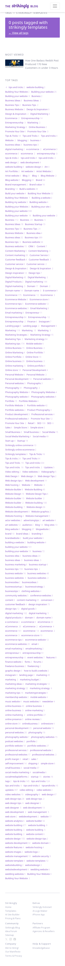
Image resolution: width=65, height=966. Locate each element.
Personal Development (35, 370)
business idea (13, 555)
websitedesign (33, 865)
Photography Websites (44, 392)
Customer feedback (16, 259)
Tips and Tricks (31, 135)
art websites (13, 524)
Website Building (35, 489)
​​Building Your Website (39, 873)
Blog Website (49, 175)
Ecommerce (12, 118)
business (35, 140)
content (10, 600)
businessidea (12, 582)
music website (13, 701)
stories (48, 776)
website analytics (14, 820)
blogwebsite (43, 529)
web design (12, 162)
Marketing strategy (36, 339)
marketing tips (14, 692)
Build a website (28, 188)
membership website (17, 697)
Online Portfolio (36, 352)
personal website (43, 728)
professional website (41, 750)
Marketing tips (14, 343)
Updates (49, 467)
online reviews (33, 719)
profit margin (13, 759)
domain (30, 617)
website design (34, 166)
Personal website (43, 378)
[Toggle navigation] (55, 6)
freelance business (15, 666)
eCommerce (50, 149)
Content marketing (16, 255)
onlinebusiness (30, 723)
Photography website (17, 396)
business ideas (13, 144)
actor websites (13, 520)
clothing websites (31, 591)
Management (49, 325)
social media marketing (18, 772)
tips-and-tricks (47, 157)
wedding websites (15, 873)
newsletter (48, 701)
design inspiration (39, 604)
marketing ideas (14, 683)
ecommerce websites (17, 644)
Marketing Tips (14, 339)
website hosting (35, 847)
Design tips (35, 272)
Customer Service (39, 255)
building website (36, 542)
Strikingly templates (16, 454)
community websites (16, 595)
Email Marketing (39, 308)
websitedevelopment (17, 869)
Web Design (12, 476)
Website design (36, 507)
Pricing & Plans (13, 918)
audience (27, 524)
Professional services (42, 414)
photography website (17, 737)
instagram (11, 675)
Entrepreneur (33, 312)
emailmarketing (34, 648)
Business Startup (35, 224)
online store (12, 723)
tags (8, 781)
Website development (17, 511)
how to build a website (36, 670)
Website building (36, 502)
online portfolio (36, 714)
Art (47, 166)
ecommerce (12, 153)
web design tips (14, 798)
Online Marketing (15, 352)
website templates (37, 860)
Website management (37, 515)
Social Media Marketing (18, 436)
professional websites (17, 754)
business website (15, 573)
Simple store (37, 427)
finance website (14, 661)
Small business (32, 432)
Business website (33, 242)
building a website (15, 542)
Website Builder (14, 489)
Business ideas (14, 237)
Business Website (15, 109)
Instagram (45, 321)
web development (30, 162)
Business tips (33, 237)
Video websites (31, 471)
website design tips (37, 838)
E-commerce (50, 290)
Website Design (14, 493)
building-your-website (18, 551)
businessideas (30, 582)
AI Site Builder (12, 914)
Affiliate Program (41, 927)
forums (38, 661)
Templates (10, 910)
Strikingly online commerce (20, 445)
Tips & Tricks (13, 135)
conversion (47, 600)
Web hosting (12, 484)
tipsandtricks (50, 785)
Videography (48, 471)
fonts (28, 661)
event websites (36, 657)
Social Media (50, 432)
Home (8, 907)
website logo (32, 851)
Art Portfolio (12, 171)
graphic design (13, 670)
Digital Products (14, 281)
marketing (43, 675)
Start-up (10, 440)
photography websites (44, 737)
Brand (40, 180)
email (35, 644)
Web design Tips (47, 476)
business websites (38, 573)
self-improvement (16, 763)
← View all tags (18, 33)
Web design (28, 476)
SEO (41, 423)
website (46, 816)
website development (18, 843)
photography (36, 732)
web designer (33, 803)
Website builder (14, 498)
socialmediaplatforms (17, 776)
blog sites (51, 524)
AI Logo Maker (40, 910)
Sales (8, 427)
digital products (14, 617)
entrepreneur (13, 652)
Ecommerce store (39, 299)
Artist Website (44, 171)
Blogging (28, 180)
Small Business (13, 432)
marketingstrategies (36, 692)
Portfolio (11, 401)
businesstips (12, 591)
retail (26, 759)
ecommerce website (37, 639)
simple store (48, 763)
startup (36, 776)
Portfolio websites (15, 409)
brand (9, 533)
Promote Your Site (15, 131)
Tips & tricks (13, 458)
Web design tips (14, 480)
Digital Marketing (40, 113)
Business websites (16, 246)
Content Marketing (16, 250)
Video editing (13, 471)
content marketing (28, 600)
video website (45, 789)
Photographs (35, 383)
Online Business (38, 127)
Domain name (14, 290)
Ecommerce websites (17, 308)
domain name (44, 617)
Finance (32, 321)
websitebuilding (14, 865)
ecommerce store (31, 635)
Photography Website (17, 392)
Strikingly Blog (12, 927)
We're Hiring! (12, 947)
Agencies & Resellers (44, 931)
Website (10, 140)
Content (42, 246)
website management (18, 856)
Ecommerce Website (16, 299)
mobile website (39, 697)
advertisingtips (32, 520)
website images (14, 851)
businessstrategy (35, 586)
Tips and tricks (49, 135)
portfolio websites (38, 745)
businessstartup (14, 586)
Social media (41, 436)
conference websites (41, 595)
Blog (26, 175)
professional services (16, 750)
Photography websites (43, 396)
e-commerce (33, 149)
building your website (18, 546)
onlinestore (48, 723)
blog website (12, 529)
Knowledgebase (41, 947)
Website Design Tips (37, 493)
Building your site (41, 206)
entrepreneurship (47, 153)
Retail (31, 423)
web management (38, 812)
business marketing (16, 564)
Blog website (12, 180)
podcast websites (15, 741)
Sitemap (9, 935)
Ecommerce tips (14, 303)
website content (35, 834)
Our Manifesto (12, 951)
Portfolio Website (28, 401)
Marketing (33, 122)
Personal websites (15, 383)
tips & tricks (12, 157)
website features (14, 847)
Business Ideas (13, 100)
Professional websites (17, 418)
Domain (32, 286)
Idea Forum (11, 931)
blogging (23, 140)
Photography (13, 387)
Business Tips (13, 105)
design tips (12, 608)
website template (15, 860)
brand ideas (23, 533)
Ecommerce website (37, 303)
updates (11, 789)
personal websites (16, 732)
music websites (32, 701)
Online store (13, 370)
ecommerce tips (14, 639)
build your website (33, 538)
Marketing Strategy (16, 127)
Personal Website (15, 374)
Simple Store (21, 427)
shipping (33, 763)
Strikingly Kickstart (42, 907)
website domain (41, 843)
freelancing (34, 666)
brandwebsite (13, 538)
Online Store (33, 356)
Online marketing (15, 365)
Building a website (42, 197)
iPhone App (39, 914)
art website (49, 520)
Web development (36, 480)
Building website (38, 202)
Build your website (15, 193)
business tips (31, 144)
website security (41, 856)
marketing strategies (37, 683)
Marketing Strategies (17, 334)
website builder (35, 820)
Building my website (16, 202)
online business (14, 706)
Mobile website (35, 343)
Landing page (13, 325)
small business (13, 767)
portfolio (32, 741)
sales (34, 759)
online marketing (35, 710)
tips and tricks (17, 87)
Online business (14, 361)
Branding (11, 188)
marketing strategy (16, 688)
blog (39, 524)
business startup (38, 564)
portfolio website (15, 745)
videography (32, 794)
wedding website (40, 869)
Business (37, 96)
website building (36, 87)
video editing (27, 789)
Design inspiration (16, 272)
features (51, 657)
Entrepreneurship (31, 118)
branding (37, 533)
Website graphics (41, 511)
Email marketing (14, 312)
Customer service (15, 264)
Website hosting (14, 515)
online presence (14, 719)
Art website (28, 171)
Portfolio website (37, 405)
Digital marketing (36, 281)
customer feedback (16, 604)
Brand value (37, 184)
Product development (17, 414)
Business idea (34, 233)
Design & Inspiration (38, 109)
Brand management (16, 184)
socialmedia (39, 772)
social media (31, 767)
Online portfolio (36, 365)
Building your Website (17, 206)
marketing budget (30, 679)
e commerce (12, 621)
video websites (14, 794)
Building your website (44, 91)
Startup (22, 440)
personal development (18, 728)
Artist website (13, 175)
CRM (31, 246)
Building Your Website (17, 91)
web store (11, 816)
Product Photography (39, 409)
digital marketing (15, 149)
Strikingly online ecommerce (20, 449)
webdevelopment (29, 816)
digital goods (28, 608)
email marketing (14, 648)
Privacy (18, 955)
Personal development (18, 378)
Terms (8, 955)
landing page (26, 675)
